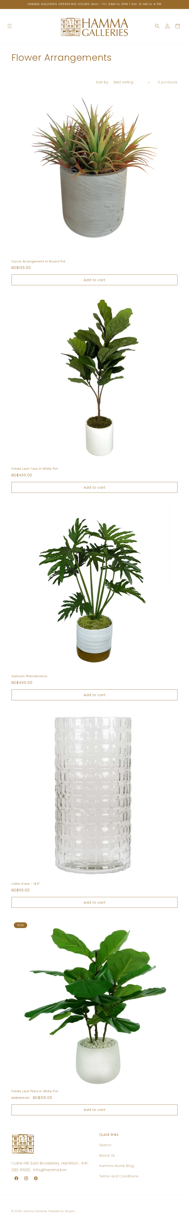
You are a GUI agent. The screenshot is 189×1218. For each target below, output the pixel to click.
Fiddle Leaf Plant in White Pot (35, 1091)
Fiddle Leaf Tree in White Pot (35, 469)
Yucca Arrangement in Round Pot (38, 262)
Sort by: (102, 82)
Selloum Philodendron (29, 676)
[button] (10, 26)
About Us (107, 1155)
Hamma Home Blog (116, 1166)
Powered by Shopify (61, 1211)
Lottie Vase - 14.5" (26, 884)
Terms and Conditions (119, 1176)
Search (105, 1145)
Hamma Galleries (36, 1211)
